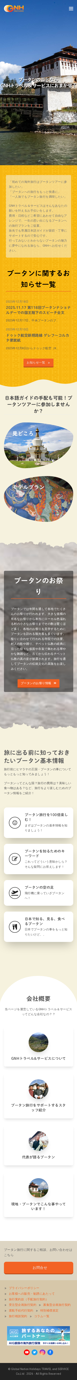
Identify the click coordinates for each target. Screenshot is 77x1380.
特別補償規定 (49, 1310)
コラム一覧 (42, 1316)
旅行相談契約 (18, 1316)
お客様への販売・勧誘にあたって (32, 1293)
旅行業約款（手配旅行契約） (29, 1299)
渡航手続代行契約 (21, 1310)
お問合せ (40, 1267)
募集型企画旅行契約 (57, 1305)
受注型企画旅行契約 (23, 1305)
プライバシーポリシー (24, 1288)
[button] (71, 8)
